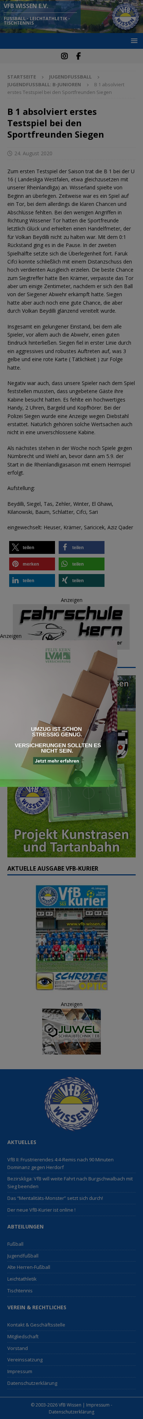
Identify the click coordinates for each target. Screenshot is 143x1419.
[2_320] (58, 782)
